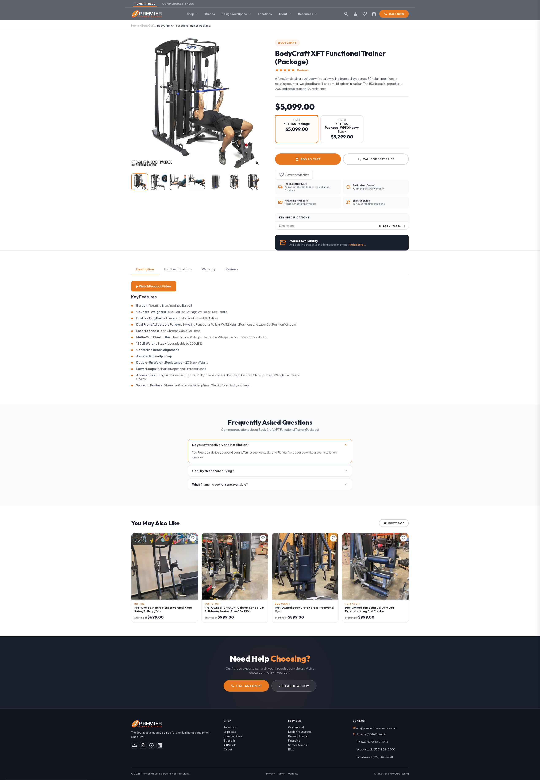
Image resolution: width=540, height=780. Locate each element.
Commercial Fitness (178, 3)
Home (135, 25)
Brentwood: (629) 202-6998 (375, 757)
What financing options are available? (270, 484)
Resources (307, 14)
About (284, 14)
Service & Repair (298, 745)
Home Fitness (145, 3)
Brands (210, 14)
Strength (229, 740)
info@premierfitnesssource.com (375, 728)
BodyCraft (148, 25)
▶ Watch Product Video (153, 286)
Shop (192, 14)
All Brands (230, 745)
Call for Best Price (375, 159)
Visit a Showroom (293, 686)
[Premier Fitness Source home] (146, 14)
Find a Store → (357, 244)
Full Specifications (178, 269)
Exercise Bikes (233, 736)
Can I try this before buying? (270, 470)
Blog (291, 749)
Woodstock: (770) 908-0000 (376, 749)
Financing (294, 740)
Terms (281, 773)
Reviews (303, 70)
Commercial (296, 727)
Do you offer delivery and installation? (270, 444)
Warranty (209, 269)
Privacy (270, 773)
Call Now (394, 14)
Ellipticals (230, 731)
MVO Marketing (400, 773)
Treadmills (230, 727)
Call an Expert (246, 686)
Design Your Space (236, 14)
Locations (265, 14)
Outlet (228, 749)
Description (145, 269)
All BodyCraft (393, 523)
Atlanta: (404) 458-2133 (371, 734)
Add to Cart (308, 159)
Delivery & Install (298, 736)
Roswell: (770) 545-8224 (372, 741)
